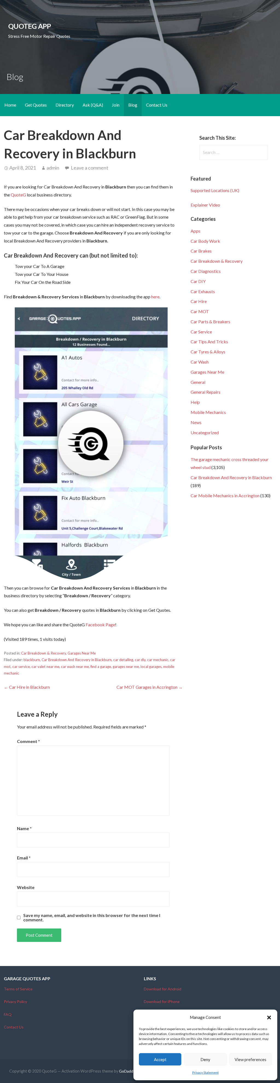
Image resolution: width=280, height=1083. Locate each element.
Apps (195, 230)
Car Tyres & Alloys (208, 351)
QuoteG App (29, 26)
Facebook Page (100, 624)
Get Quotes (36, 104)
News (196, 422)
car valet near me (45, 666)
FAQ (7, 1014)
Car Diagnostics (206, 271)
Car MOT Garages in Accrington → (149, 687)
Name (24, 828)
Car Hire (199, 301)
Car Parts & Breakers (210, 321)
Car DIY (198, 281)
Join (115, 104)
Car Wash (200, 361)
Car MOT (200, 311)
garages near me (126, 666)
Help (195, 402)
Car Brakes (201, 250)
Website (25, 887)
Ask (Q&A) (93, 104)
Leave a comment (89, 168)
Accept (160, 1059)
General (198, 382)
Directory (65, 104)
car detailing (123, 660)
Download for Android (162, 989)
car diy (140, 660)
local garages (151, 666)
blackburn (32, 660)
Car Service (201, 331)
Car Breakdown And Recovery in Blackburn (77, 660)
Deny (205, 1059)
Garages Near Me (82, 653)
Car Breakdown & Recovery (43, 653)
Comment (28, 741)
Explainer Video (205, 204)
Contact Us (156, 104)
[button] (269, 1017)
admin (52, 168)
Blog (132, 104)
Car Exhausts (203, 291)
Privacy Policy (15, 1001)
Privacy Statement (205, 1072)
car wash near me (75, 666)
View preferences (250, 1059)
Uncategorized (205, 432)
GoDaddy (127, 1071)
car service (21, 666)
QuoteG (18, 194)
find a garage (101, 666)
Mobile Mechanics (208, 412)
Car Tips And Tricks (209, 341)
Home (10, 104)
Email (24, 857)
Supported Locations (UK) (215, 190)
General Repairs (205, 392)
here (155, 296)
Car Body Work (205, 241)
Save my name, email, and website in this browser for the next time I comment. (91, 917)
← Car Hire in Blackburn (27, 687)
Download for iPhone (162, 1001)
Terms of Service (18, 989)
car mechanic (157, 660)
